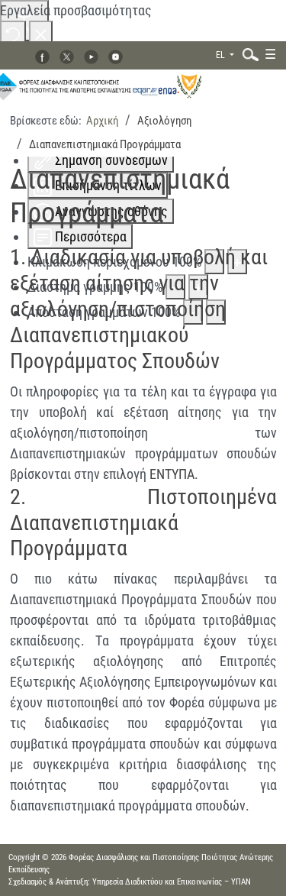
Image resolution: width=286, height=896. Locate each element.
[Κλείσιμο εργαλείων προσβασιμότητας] (41, 33)
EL (221, 55)
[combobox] (247, 53)
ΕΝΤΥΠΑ (171, 474)
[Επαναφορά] (13, 33)
